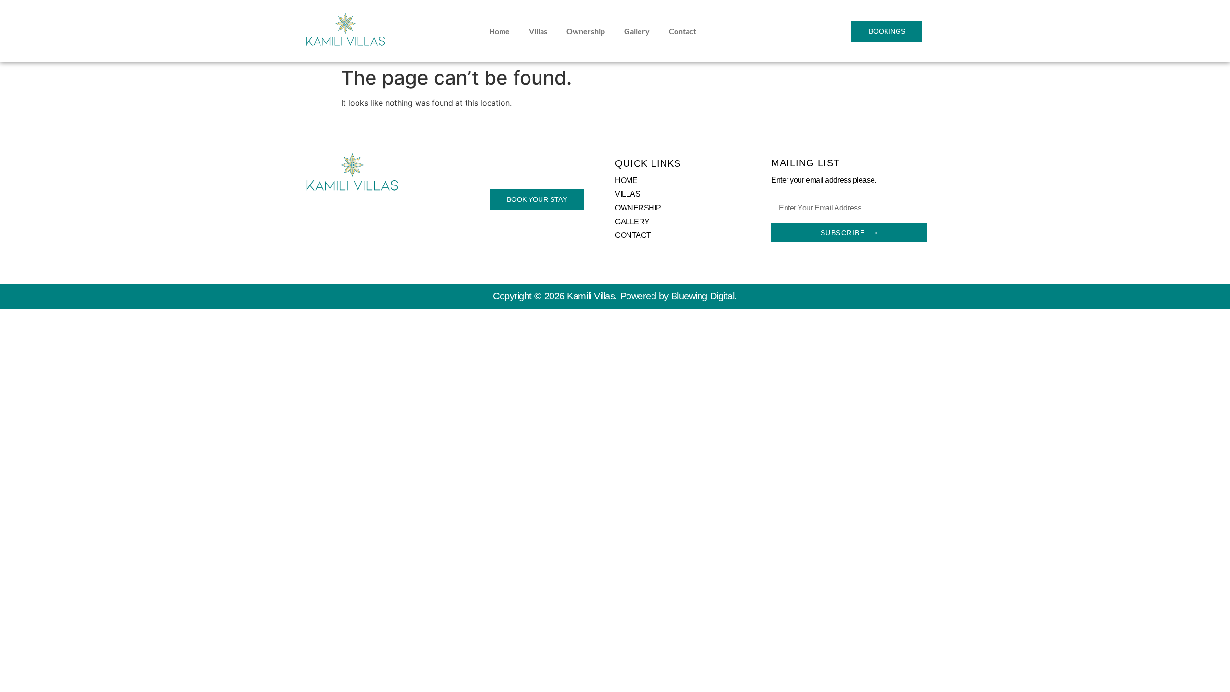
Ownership (585, 31)
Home (499, 31)
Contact (682, 31)
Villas (538, 31)
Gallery (637, 31)
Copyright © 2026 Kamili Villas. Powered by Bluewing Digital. (615, 296)
